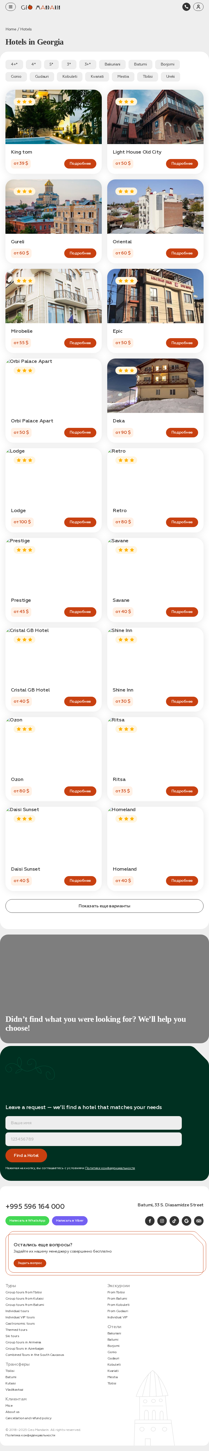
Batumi (10, 1377)
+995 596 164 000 (34, 1207)
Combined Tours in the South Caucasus (34, 1355)
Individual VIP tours (20, 1317)
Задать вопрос (30, 1263)
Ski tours (12, 1336)
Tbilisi (9, 1371)
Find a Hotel (26, 1155)
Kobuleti (114, 1364)
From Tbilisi (116, 1292)
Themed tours (16, 1330)
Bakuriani (114, 1333)
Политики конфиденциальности (110, 1168)
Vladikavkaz (14, 1389)
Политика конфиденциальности (30, 1435)
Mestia (112, 1377)
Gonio (112, 1352)
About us (12, 1412)
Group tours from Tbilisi (23, 1292)
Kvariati (113, 1371)
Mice (9, 1406)
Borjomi (113, 1346)
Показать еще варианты (104, 906)
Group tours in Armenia (23, 1342)
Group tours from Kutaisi (24, 1298)
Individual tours (17, 1311)
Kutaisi (10, 1383)
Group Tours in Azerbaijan (24, 1348)
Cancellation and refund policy (28, 1418)
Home (10, 29)
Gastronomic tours (20, 1323)
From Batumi (117, 1298)
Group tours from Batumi (24, 1305)
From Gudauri (117, 1311)
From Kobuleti (118, 1305)
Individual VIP (117, 1317)
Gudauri (113, 1358)
